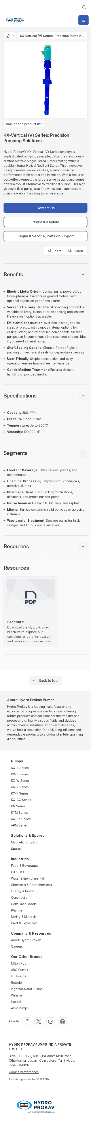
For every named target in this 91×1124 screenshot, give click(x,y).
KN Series (18, 806)
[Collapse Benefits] (83, 274)
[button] (45, 275)
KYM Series (19, 812)
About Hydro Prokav (26, 940)
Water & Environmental (27, 878)
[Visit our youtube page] (50, 1021)
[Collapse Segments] (83, 453)
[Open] (83, 20)
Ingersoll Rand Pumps (26, 989)
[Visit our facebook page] (27, 1021)
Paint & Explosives (24, 923)
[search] (84, 7)
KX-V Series (20, 787)
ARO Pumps (19, 970)
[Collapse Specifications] (83, 395)
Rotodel (17, 982)
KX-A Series (20, 768)
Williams (17, 995)
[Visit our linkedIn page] (62, 1021)
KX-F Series (19, 793)
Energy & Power (23, 891)
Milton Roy (18, 963)
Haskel (16, 1002)
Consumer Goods (23, 904)
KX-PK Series (21, 819)
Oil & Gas (17, 872)
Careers (17, 946)
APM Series (19, 825)
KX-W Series (20, 780)
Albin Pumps (20, 1008)
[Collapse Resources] (83, 546)
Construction (20, 897)
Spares (16, 848)
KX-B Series (20, 774)
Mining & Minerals (23, 917)
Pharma (16, 910)
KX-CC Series (21, 800)
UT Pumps (18, 976)
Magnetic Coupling (24, 842)
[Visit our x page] (38, 1021)
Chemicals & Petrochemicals (31, 885)
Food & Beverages (24, 865)
